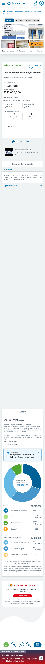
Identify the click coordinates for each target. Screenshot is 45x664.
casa (6, 14)
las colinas (37, 11)
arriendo (10, 11)
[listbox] (22, 20)
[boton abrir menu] (3, 3)
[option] (9, 20)
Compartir (36, 65)
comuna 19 (28, 11)
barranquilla (19, 11)
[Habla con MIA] (38, 644)
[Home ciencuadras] (16, 4)
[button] (22, 657)
